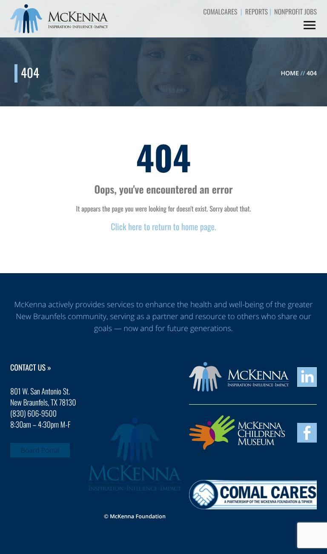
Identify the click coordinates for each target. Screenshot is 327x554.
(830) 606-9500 (33, 413)
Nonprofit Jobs (295, 11)
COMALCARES (220, 11)
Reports (256, 11)
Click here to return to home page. (163, 226)
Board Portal (40, 450)
